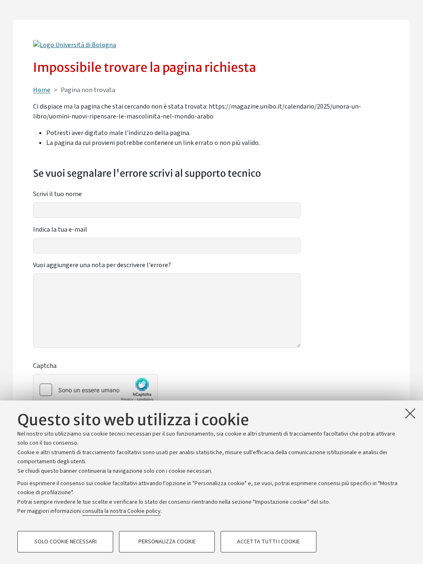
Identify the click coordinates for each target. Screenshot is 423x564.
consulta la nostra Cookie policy (121, 511)
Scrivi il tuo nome (57, 194)
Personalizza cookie (167, 542)
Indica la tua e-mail (60, 229)
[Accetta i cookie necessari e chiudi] (410, 413)
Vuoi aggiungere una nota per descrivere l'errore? (102, 265)
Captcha (45, 365)
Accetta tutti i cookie (268, 542)
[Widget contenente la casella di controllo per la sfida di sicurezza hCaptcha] (95, 389)
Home (41, 90)
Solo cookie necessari (65, 542)
